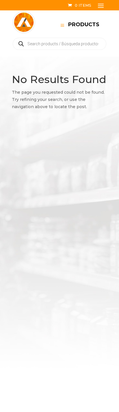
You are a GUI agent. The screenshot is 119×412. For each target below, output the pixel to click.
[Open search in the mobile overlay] (59, 44)
